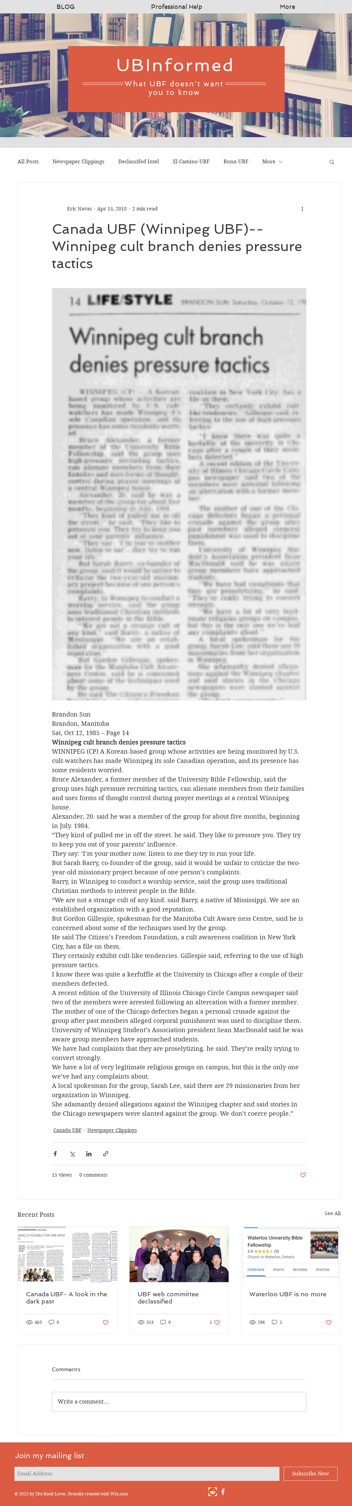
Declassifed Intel (138, 162)
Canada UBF (67, 1130)
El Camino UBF (191, 162)
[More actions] (302, 209)
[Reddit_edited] (212, 1491)
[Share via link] (105, 1153)
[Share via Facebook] (55, 1153)
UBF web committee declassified (168, 1297)
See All (333, 1213)
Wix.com (119, 1493)
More (268, 162)
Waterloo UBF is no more (288, 1294)
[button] (332, 161)
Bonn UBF (236, 162)
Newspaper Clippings (78, 162)
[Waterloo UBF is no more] (290, 1254)
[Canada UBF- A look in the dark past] (67, 1254)
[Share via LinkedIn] (89, 1153)
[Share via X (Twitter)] (72, 1153)
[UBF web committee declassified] (179, 1254)
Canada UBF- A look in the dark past (66, 1297)
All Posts (28, 162)
